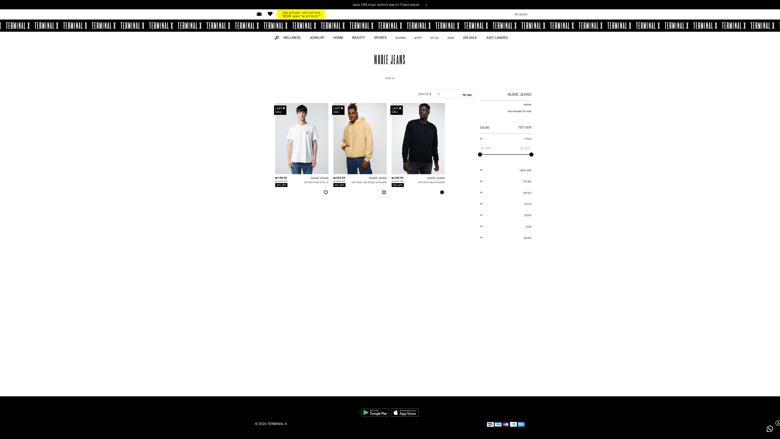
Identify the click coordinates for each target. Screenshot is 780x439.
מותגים (400, 38)
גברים (435, 38)
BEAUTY (358, 38)
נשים (450, 38)
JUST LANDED (497, 38)
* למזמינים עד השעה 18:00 (301, 16)
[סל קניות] (259, 14)
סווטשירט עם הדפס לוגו (431, 182)
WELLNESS (292, 38)
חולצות (527, 104)
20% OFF (281, 185)
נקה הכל (485, 127)
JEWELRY (317, 38)
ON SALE (470, 38)
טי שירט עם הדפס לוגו (316, 182)
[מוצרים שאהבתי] (270, 14)
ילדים (418, 38)
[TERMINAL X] (390, 26)
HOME (338, 38)
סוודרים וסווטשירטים (519, 111)
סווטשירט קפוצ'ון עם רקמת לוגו (369, 182)
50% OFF (398, 185)
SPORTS (380, 38)
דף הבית (390, 78)
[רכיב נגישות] (777, 423)
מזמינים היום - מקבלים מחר (301, 13)
